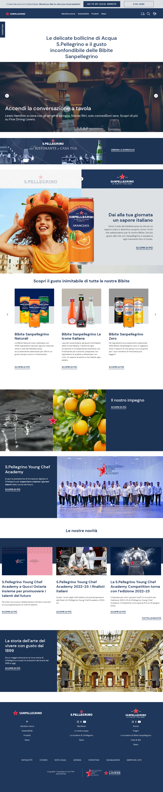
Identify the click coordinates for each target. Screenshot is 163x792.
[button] (41, 178)
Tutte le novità (151, 618)
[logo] (81, 713)
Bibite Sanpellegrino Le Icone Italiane (81, 336)
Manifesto (81, 726)
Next (156, 96)
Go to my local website (101, 4)
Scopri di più (144, 247)
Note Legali (60, 760)
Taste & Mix (136, 740)
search (148, 14)
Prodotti (95, 14)
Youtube (84, 722)
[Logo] (27, 713)
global (155, 14)
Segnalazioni (113, 760)
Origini (136, 730)
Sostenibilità (83, 14)
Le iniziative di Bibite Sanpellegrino (136, 735)
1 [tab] (75, 128)
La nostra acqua (81, 730)
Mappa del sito (134, 760)
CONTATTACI (2, 29)
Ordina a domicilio (123, 149)
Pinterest (27, 722)
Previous (7, 96)
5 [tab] (87, 128)
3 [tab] (81, 128)
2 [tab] (78, 128)
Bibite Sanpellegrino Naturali (32, 336)
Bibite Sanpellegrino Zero (126, 336)
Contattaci (93, 760)
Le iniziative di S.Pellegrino (81, 735)
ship (142, 14)
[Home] (15, 13)
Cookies (43, 760)
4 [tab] (84, 128)
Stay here (139, 4)
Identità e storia (68, 14)
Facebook (81, 722)
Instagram (78, 722)
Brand (136, 726)
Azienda (77, 760)
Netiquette (27, 760)
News (103, 14)
